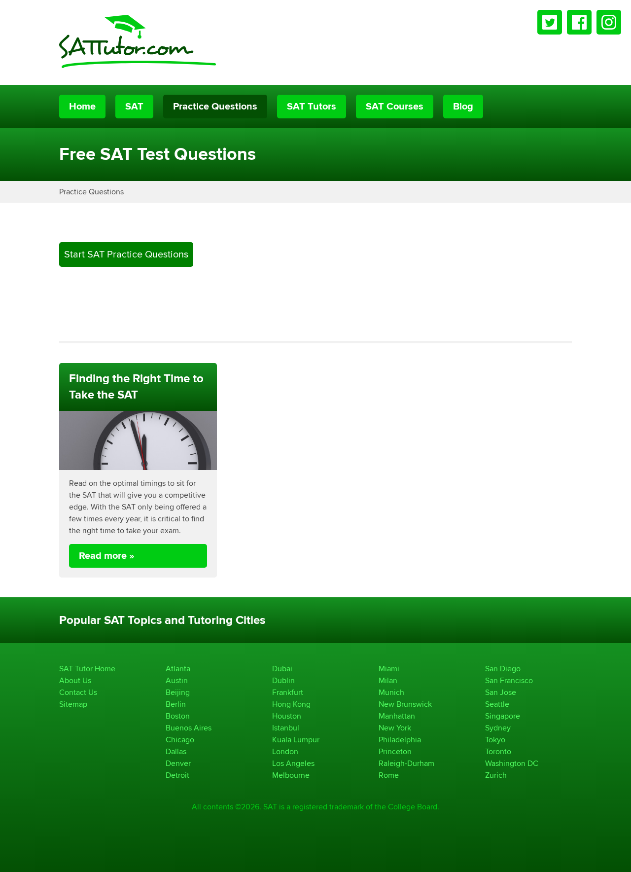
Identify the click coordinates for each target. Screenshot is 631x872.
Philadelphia (400, 739)
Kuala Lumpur (295, 739)
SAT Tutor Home (87, 668)
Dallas (176, 751)
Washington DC (511, 763)
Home (82, 106)
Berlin (176, 704)
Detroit (177, 775)
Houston (286, 716)
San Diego (503, 668)
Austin (177, 680)
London (285, 751)
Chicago (180, 739)
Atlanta (178, 668)
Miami (389, 668)
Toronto (498, 751)
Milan (388, 680)
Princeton (395, 751)
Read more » (107, 556)
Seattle (497, 704)
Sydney (498, 727)
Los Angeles (293, 763)
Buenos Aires (188, 727)
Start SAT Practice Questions (126, 254)
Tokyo (495, 739)
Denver (178, 763)
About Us (75, 680)
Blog (463, 106)
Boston (178, 716)
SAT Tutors (311, 106)
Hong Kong (291, 704)
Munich (391, 692)
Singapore (502, 716)
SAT (134, 106)
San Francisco (509, 680)
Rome (389, 775)
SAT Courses (394, 106)
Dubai (282, 668)
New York (395, 727)
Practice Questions (215, 106)
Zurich (496, 775)
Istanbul (285, 727)
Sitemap (73, 704)
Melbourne (291, 775)
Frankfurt (287, 692)
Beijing (178, 692)
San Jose (500, 692)
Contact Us (78, 692)
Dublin (283, 680)
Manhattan (397, 716)
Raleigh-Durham (406, 763)
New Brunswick (405, 704)
